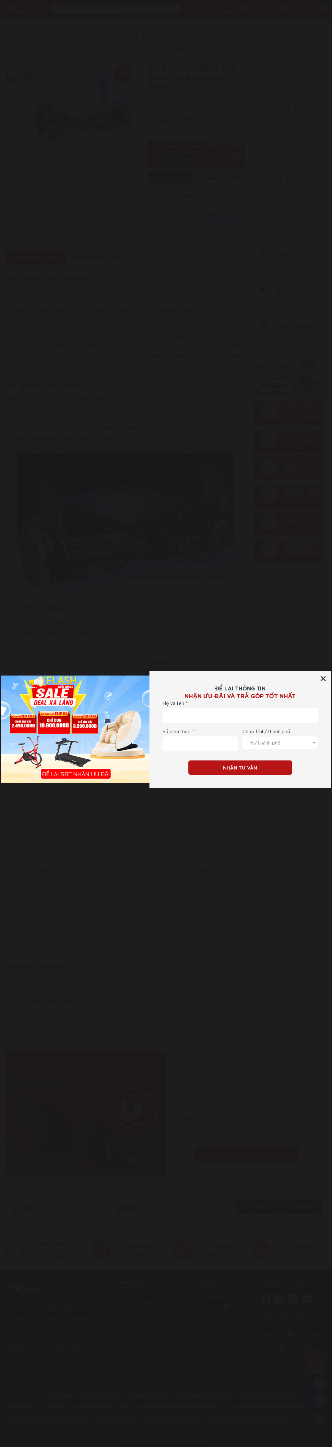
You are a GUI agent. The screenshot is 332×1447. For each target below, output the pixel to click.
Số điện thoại (177, 731)
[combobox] (280, 742)
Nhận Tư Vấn (240, 767)
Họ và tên (173, 703)
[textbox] (280, 742)
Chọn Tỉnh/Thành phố (266, 731)
